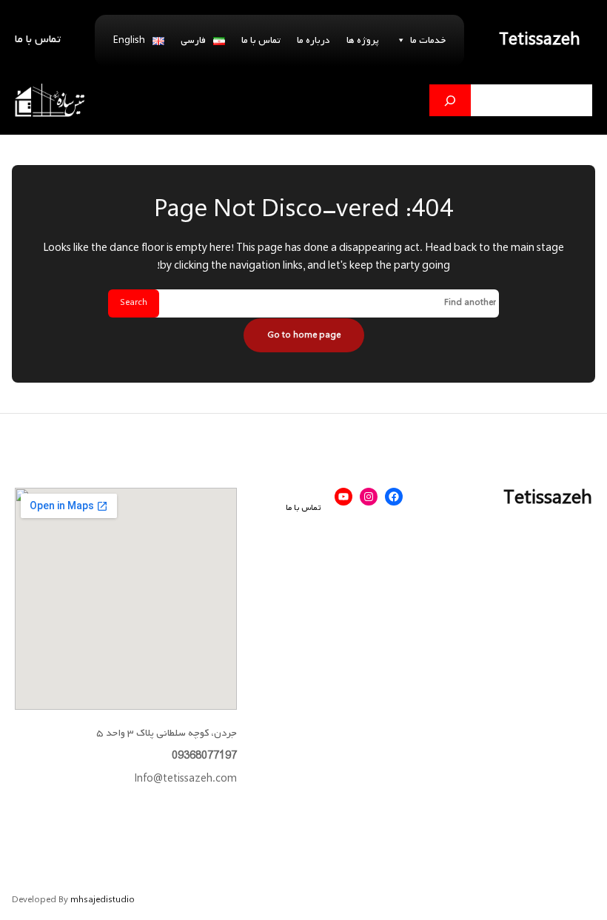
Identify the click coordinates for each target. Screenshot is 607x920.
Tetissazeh (539, 40)
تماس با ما (261, 40)
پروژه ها (362, 40)
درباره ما (313, 40)
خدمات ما (428, 40)
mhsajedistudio (102, 900)
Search (133, 302)
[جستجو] (450, 100)
